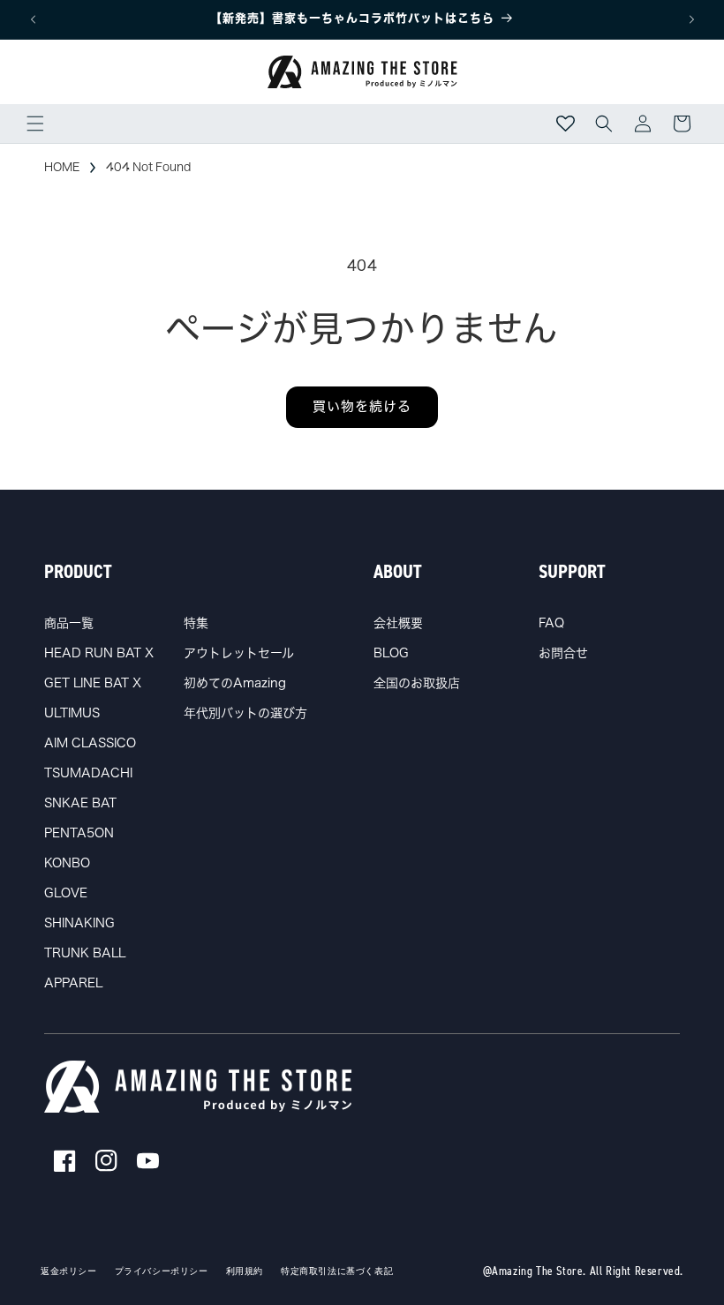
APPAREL (73, 983)
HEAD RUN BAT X (99, 653)
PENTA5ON (79, 833)
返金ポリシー (69, 1271)
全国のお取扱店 (416, 683)
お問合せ (563, 653)
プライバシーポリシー (161, 1271)
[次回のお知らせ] (691, 19)
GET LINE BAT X (92, 683)
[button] (35, 123)
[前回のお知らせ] (32, 19)
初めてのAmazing (235, 683)
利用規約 (244, 1271)
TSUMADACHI (88, 773)
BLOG (391, 653)
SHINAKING (79, 923)
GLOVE (65, 893)
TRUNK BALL (84, 953)
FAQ (551, 623)
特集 (196, 623)
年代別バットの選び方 (245, 713)
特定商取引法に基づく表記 (337, 1271)
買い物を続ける (362, 406)
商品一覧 (69, 623)
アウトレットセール (239, 653)
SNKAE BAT (80, 803)
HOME (61, 167)
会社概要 (398, 623)
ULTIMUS (72, 713)
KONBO (67, 863)
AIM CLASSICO (90, 743)
